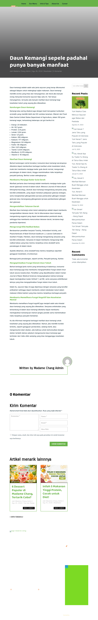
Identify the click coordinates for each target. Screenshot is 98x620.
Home (23, 4)
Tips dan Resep (28, 503)
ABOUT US (41, 538)
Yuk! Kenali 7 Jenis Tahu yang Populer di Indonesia (79, 142)
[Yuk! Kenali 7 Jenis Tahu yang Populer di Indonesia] (80, 132)
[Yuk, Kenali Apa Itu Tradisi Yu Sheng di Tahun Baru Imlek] (80, 157)
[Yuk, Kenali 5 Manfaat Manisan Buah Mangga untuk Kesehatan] (80, 183)
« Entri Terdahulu (16, 517)
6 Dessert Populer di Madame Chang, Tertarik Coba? (22, 492)
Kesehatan (48, 71)
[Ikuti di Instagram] (66, 566)
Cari (86, 86)
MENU (40, 532)
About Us (55, 4)
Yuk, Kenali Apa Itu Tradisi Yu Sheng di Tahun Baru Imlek (79, 167)
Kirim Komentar (59, 444)
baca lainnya (29, 508)
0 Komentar (57, 71)
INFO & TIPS (42, 535)
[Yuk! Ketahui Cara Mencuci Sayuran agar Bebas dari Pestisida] (80, 103)
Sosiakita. (66, 615)
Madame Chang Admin (22, 71)
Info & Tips (44, 4)
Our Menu (33, 4)
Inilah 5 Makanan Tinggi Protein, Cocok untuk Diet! (54, 492)
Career (65, 4)
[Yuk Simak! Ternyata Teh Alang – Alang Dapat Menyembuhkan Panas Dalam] (80, 216)
